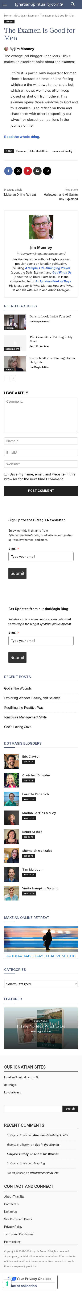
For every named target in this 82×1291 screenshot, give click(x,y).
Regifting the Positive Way (24, 708)
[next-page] (13, 378)
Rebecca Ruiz (32, 832)
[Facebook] (8, 171)
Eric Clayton (31, 756)
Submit (17, 573)
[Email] (47, 171)
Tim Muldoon (32, 869)
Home (8, 15)
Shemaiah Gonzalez (37, 851)
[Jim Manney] (7, 49)
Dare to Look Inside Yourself (50, 316)
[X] (18, 171)
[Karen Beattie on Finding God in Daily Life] (15, 364)
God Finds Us (61, 272)
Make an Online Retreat (20, 195)
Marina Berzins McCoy (39, 813)
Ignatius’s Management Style (25, 717)
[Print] (37, 171)
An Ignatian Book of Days (53, 281)
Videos (9, 369)
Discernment (12, 348)
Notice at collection (21, 1286)
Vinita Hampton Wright (40, 888)
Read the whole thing (21, 137)
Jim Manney (24, 48)
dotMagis (19, 15)
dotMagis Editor (39, 321)
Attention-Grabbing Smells (50, 1135)
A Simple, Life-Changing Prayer (47, 268)
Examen (32, 15)
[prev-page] (6, 378)
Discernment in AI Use (44, 1173)
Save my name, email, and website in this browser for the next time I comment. (39, 476)
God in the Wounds (18, 688)
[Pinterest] (28, 171)
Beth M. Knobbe (39, 346)
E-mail (13, 549)
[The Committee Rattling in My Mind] (15, 343)
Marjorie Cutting (17, 1154)
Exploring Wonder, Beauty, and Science (32, 698)
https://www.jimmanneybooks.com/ (41, 253)
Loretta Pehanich (35, 794)
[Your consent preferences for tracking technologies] (7, 1284)
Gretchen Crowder (36, 775)
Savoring (39, 1163)
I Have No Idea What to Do (41, 1026)
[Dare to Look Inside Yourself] (15, 322)
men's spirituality (63, 151)
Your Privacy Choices (33, 1279)
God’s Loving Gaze (18, 727)
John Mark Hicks (39, 151)
